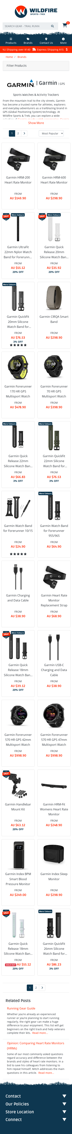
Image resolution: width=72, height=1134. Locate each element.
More (63, 43)
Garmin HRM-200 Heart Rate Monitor (18, 179)
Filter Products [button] (17, 66)
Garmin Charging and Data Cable (18, 597)
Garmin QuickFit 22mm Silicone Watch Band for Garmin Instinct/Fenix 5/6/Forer (54, 461)
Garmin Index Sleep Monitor (54, 876)
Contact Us (46, 43)
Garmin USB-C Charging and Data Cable (54, 670)
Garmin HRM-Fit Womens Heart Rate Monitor (54, 809)
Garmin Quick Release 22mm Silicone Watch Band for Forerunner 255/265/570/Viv (18, 461)
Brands (28, 43)
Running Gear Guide (21, 1008)
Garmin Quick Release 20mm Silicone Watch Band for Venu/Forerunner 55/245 (54, 252)
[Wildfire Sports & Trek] (36, 12)
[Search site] (52, 26)
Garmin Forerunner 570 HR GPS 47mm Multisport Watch (54, 740)
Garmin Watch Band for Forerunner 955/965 (54, 531)
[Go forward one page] (24, 133)
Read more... (40, 1033)
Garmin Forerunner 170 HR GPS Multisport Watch (18, 391)
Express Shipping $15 (40, 49)
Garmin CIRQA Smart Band (54, 319)
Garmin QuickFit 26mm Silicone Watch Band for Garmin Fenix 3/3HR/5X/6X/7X (54, 949)
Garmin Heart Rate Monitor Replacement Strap (54, 600)
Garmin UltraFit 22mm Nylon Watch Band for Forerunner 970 (18, 252)
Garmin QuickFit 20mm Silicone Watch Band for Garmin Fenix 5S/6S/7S (18, 322)
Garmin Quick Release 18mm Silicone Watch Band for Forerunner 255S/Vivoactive (18, 670)
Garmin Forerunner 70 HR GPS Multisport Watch (54, 391)
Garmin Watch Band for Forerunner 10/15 (18, 528)
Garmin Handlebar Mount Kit (18, 806)
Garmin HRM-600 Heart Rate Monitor (54, 179)
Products (11, 43)
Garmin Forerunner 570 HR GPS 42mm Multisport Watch (18, 740)
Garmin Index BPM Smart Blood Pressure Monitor (18, 879)
